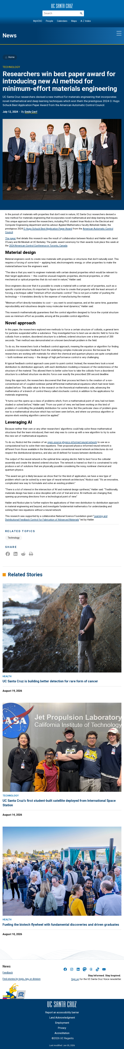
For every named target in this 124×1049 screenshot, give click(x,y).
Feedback (8, 972)
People (49, 21)
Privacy (62, 1027)
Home (11, 57)
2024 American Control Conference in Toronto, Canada (38, 245)
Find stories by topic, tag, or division (22, 978)
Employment (62, 1022)
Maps (74, 21)
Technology (14, 537)
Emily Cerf (31, 111)
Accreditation (62, 1033)
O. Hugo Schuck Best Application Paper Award (47, 228)
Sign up (75, 979)
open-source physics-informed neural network (72, 442)
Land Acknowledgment (62, 1017)
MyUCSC (37, 21)
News (10, 35)
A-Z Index (86, 21)
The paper (10, 238)
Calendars (62, 21)
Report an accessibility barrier (62, 1012)
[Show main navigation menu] (119, 33)
